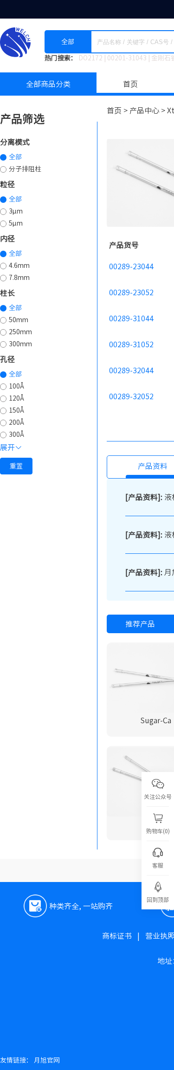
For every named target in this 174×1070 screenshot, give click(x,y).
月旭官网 (47, 1060)
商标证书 (123, 936)
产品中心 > (148, 110)
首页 (130, 84)
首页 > (118, 110)
